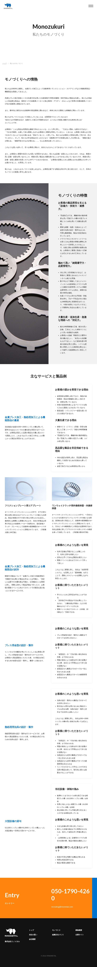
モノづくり (56, 930)
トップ (4, 63)
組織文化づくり (58, 935)
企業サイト (79, 935)
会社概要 (32, 939)
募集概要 (78, 930)
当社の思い (33, 935)
